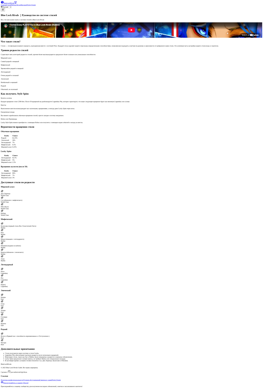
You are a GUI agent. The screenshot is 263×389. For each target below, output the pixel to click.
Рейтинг (14, 5)
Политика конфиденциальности (12, 380)
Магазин (24, 5)
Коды (19, 5)
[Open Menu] (3, 9)
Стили (8, 5)
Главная (3, 5)
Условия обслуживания (31, 380)
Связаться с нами (46, 380)
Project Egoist (31, 5)
